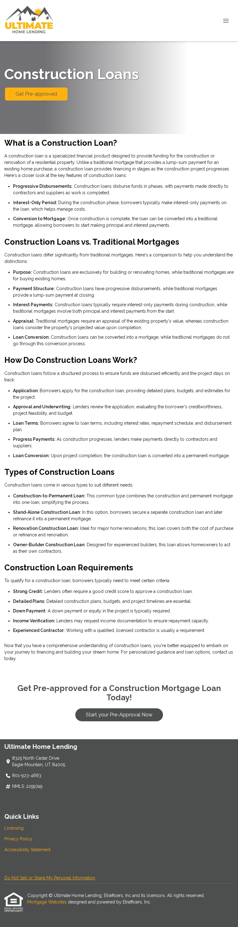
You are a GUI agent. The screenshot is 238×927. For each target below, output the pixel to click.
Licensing (14, 828)
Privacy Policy (18, 838)
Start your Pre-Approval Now (119, 715)
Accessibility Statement (27, 849)
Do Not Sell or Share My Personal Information (49, 877)
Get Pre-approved (36, 94)
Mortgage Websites (47, 901)
